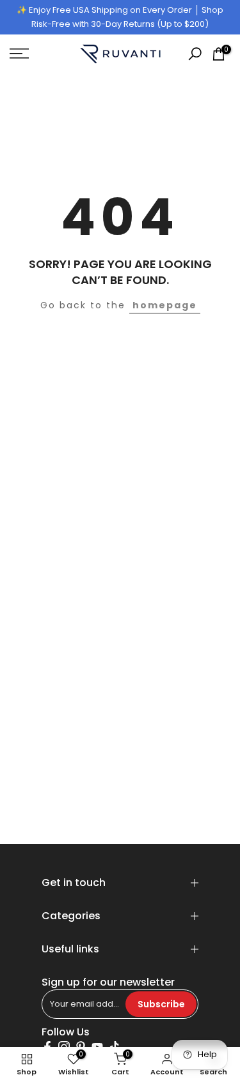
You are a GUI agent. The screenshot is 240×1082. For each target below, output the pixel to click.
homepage (164, 305)
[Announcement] (120, 17)
